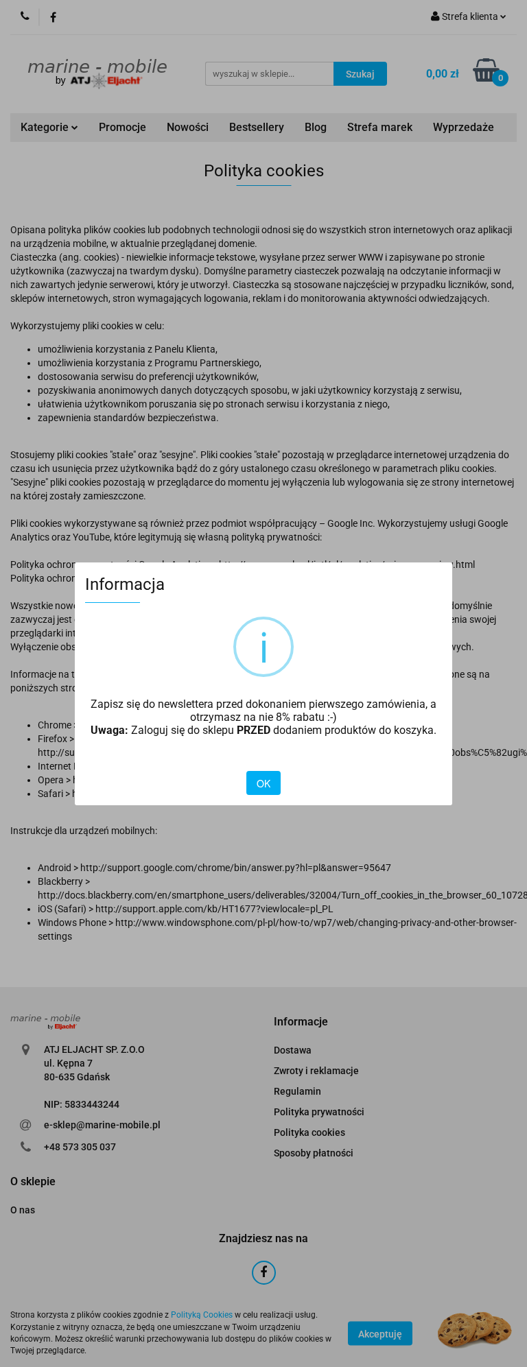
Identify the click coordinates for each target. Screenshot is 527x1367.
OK (263, 783)
